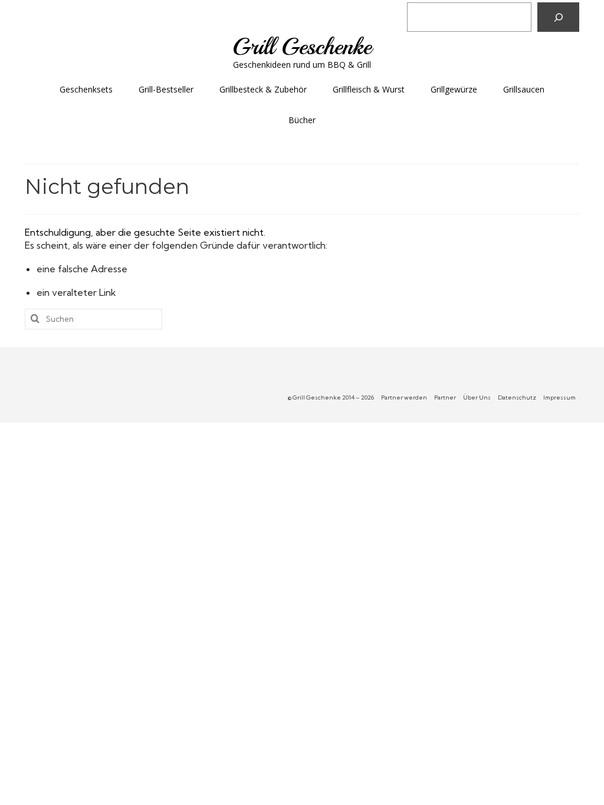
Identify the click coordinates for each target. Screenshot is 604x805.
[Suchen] (558, 17)
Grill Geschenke (302, 46)
